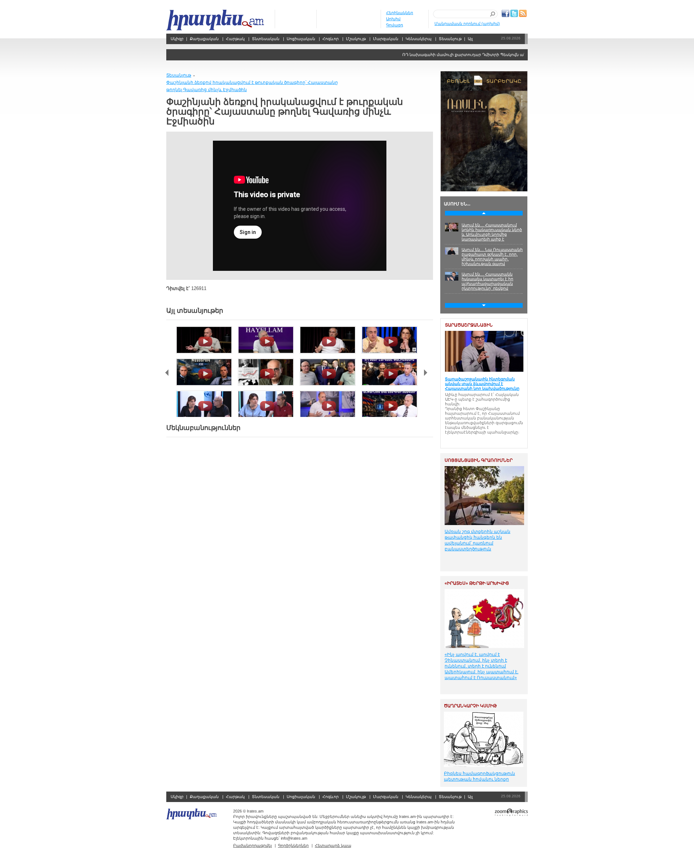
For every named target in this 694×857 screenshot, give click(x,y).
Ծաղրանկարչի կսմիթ (470, 706)
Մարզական (385, 39)
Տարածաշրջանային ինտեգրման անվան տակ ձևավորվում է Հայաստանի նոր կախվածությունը (482, 384)
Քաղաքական (204, 39)
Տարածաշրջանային (469, 325)
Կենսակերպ (419, 39)
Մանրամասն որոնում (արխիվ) (467, 23)
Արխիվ (393, 19)
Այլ (470, 39)
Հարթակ (235, 39)
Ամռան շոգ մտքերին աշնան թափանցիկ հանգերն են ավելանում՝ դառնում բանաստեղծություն (477, 540)
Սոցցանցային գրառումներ (479, 460)
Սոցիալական (301, 39)
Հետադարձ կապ (333, 845)
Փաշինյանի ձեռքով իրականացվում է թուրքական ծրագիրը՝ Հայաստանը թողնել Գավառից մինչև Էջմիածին (252, 86)
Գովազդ (394, 25)
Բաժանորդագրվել (252, 845)
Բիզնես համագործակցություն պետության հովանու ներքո (479, 776)
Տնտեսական (265, 39)
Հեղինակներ (399, 12)
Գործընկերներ (293, 845)
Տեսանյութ (450, 39)
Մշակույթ (356, 39)
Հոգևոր (330, 39)
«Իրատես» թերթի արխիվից (477, 583)
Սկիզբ (216, 20)
